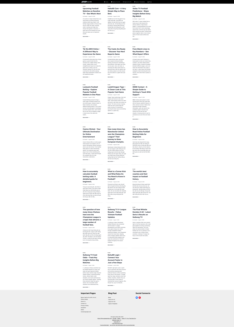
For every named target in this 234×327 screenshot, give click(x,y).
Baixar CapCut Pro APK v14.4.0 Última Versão (88, 298)
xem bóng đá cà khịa (117, 323)
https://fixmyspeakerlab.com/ (105, 318)
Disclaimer (83, 307)
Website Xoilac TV (116, 320)
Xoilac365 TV (117, 321)
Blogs (150, 1)
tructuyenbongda (104, 325)
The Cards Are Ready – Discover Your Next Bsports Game (116, 51)
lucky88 (114, 318)
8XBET (119, 318)
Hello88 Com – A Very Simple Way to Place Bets (117, 11)
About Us (83, 301)
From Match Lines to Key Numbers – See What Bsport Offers (141, 51)
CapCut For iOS (116, 1)
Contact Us (83, 303)
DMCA (82, 309)
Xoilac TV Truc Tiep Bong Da (129, 318)
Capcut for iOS (111, 301)
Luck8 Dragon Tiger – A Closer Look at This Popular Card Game (117, 89)
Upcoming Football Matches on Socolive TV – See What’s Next (92, 11)
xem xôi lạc (112, 325)
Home (106, 1)
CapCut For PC (127, 1)
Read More (86, 36)
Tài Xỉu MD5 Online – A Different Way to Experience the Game (92, 51)
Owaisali (85, 16)
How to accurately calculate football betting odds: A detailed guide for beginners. (90, 176)
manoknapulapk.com (86, 311)
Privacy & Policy (85, 305)
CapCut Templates (140, 1)
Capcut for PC (111, 299)
